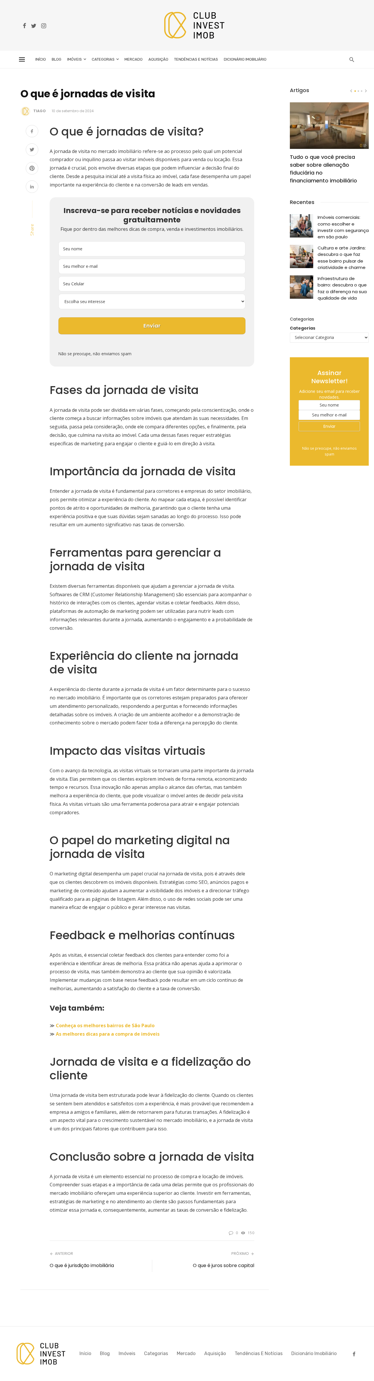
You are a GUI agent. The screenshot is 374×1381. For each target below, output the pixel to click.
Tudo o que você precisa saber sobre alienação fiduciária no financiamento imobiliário (323, 168)
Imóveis (74, 59)
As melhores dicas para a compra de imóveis (108, 1034)
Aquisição (158, 59)
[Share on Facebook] (32, 132)
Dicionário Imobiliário (245, 59)
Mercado (133, 59)
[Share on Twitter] (32, 150)
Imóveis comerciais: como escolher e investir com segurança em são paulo (343, 227)
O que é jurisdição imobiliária (82, 1265)
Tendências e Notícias (196, 59)
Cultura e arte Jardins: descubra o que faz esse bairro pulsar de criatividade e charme (342, 257)
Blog (56, 59)
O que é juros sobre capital (223, 1265)
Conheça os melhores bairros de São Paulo (105, 1025)
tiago (39, 110)
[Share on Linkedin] (32, 187)
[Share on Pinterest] (32, 169)
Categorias (103, 59)
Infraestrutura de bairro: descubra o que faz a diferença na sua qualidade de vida (342, 288)
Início (40, 59)
